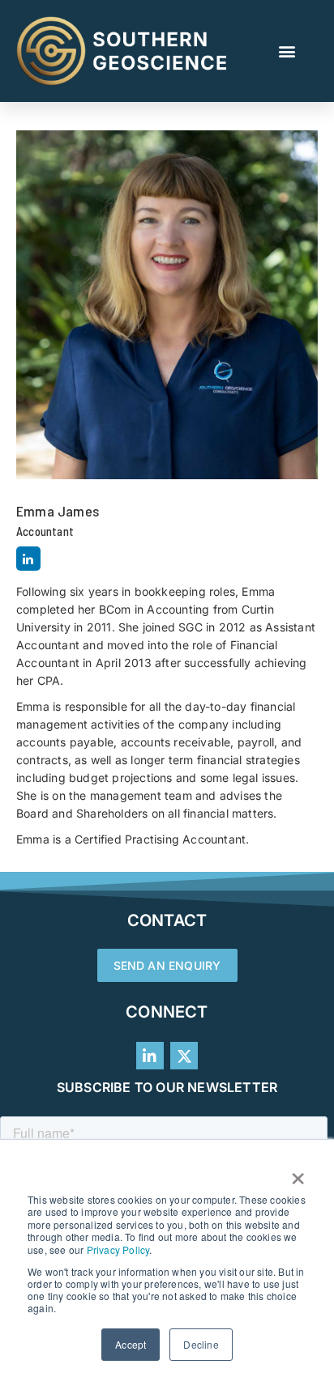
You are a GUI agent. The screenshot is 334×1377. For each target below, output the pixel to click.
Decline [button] (200, 1344)
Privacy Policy (118, 1249)
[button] (287, 51)
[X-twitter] (184, 1055)
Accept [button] (130, 1344)
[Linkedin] (28, 558)
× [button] (298, 1173)
